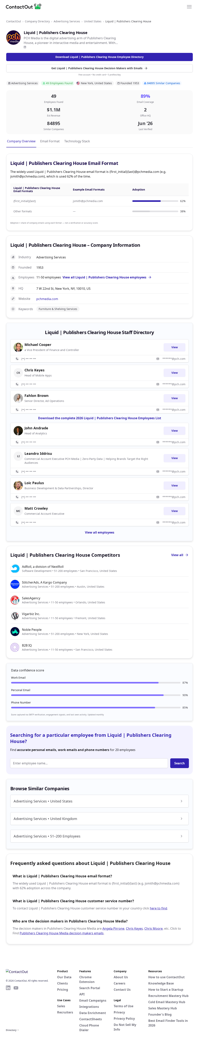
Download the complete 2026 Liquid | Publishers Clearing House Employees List (99, 418)
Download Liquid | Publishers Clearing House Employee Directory (99, 57)
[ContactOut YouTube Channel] (16, 1006)
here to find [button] (158, 908)
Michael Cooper (37, 345)
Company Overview (21, 141)
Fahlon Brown (36, 395)
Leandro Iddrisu (38, 453)
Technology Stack (77, 141)
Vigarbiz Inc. (31, 614)
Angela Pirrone (113, 928)
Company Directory (37, 21)
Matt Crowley (36, 508)
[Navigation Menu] (189, 6)
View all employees (99, 532)
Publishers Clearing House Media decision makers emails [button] (62, 933)
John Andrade (36, 428)
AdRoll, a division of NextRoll (43, 566)
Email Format (50, 141)
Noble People (32, 629)
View (174, 347)
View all (177, 555)
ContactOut (13, 21)
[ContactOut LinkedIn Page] (8, 1006)
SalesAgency (31, 598)
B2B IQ (27, 645)
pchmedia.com (47, 299)
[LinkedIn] (25, 47)
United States (92, 21)
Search (179, 763)
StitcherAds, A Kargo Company (44, 582)
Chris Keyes (134, 928)
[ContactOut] (25, 6)
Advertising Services (67, 21)
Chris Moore (153, 928)
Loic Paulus (34, 483)
